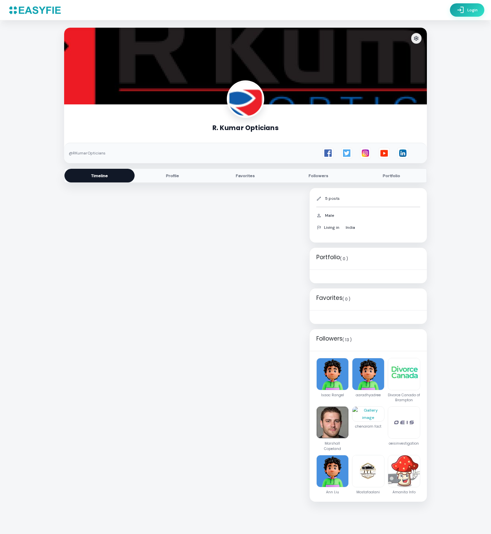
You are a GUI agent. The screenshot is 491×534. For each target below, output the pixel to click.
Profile (172, 175)
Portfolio (391, 175)
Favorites (245, 175)
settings (416, 38)
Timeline (99, 175)
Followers (318, 175)
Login (467, 10)
